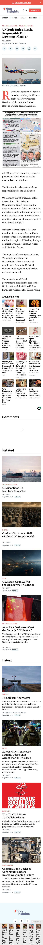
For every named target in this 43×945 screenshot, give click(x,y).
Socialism (6, 811)
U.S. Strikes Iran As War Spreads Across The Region (18, 583)
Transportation (26, 26)
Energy (5, 530)
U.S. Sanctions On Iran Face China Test (14, 489)
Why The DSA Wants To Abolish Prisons (14, 816)
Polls (23, 18)
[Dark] (23, 10)
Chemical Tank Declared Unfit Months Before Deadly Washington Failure (18, 872)
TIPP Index (33, 18)
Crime (4, 748)
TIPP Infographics (9, 26)
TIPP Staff (6, 41)
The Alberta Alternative (16, 698)
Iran (4, 578)
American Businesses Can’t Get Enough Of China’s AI (18, 628)
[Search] (26, 10)
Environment (7, 865)
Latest (5, 18)
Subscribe (35, 10)
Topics (14, 18)
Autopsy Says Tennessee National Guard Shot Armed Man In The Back (16, 755)
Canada (5, 694)
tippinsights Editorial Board (14, 712)
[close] (40, 2)
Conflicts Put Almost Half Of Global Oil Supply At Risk (18, 534)
